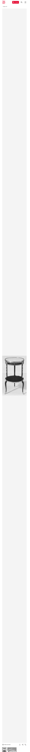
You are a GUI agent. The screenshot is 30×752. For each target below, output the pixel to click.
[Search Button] (21, 2)
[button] (14, 376)
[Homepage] (3, 2)
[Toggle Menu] (25, 2)
